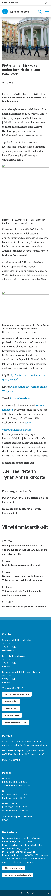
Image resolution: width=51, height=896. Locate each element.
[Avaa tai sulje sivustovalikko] (46, 2)
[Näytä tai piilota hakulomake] (39, 11)
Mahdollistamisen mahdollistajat (21, 565)
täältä (28, 422)
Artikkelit (38, 94)
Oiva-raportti (11, 708)
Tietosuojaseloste (13, 868)
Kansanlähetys (10, 2)
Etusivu (5, 94)
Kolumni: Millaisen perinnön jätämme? (24, 606)
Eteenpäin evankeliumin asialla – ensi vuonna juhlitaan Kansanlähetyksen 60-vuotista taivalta (25, 550)
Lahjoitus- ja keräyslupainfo (18, 875)
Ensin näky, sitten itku (15, 491)
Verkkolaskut (11, 701)
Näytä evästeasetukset (16, 722)
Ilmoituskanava (12, 715)
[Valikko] (47, 11)
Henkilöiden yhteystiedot (17, 694)
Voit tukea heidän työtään (16, 430)
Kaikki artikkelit (21, 94)
